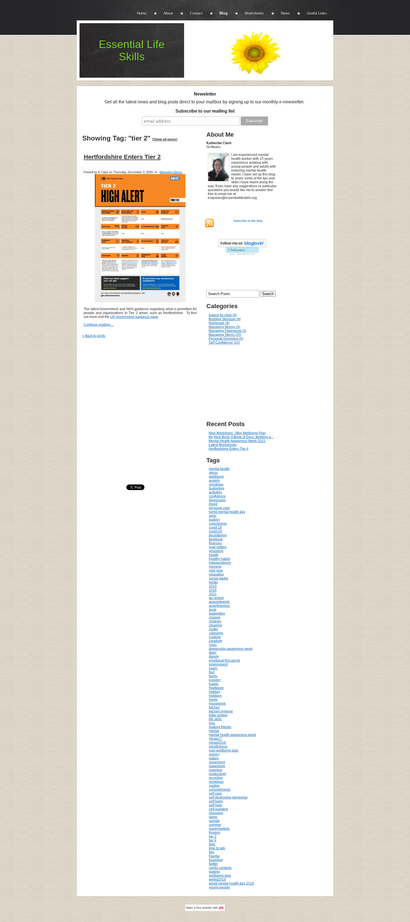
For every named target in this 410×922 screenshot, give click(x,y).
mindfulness (218, 746)
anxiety (214, 481)
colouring (216, 633)
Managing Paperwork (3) (227, 331)
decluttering (218, 535)
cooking (215, 637)
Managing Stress (171, 172)
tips (211, 852)
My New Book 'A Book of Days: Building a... (241, 437)
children (215, 621)
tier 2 (212, 836)
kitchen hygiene (221, 711)
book (212, 610)
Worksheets (254, 13)
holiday (214, 692)
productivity (217, 774)
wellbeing (216, 477)
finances (215, 543)
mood (213, 504)
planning (215, 770)
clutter (213, 629)
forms (213, 676)
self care (215, 793)
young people (219, 887)
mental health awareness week (232, 735)
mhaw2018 (217, 743)
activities (215, 492)
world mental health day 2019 (231, 883)
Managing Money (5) (224, 327)
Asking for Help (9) (223, 315)
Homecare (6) (219, 323)
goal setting (217, 547)
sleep (213, 817)
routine (214, 786)
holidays (215, 696)
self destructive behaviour (228, 797)
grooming (216, 551)
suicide (214, 821)
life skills (215, 719)
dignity (214, 657)
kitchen (214, 707)
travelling (216, 860)
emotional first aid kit (224, 660)
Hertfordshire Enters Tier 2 (122, 156)
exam (213, 668)
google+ (215, 680)
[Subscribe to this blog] (209, 222)
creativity (215, 641)
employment (218, 664)
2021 (213, 594)
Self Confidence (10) (224, 342)
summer (215, 825)
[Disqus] (143, 411)
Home (141, 13)
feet (211, 672)
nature (214, 758)
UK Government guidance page (134, 317)
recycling (216, 778)
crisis (213, 645)
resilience (216, 782)
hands (213, 684)
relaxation (216, 574)
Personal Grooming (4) (226, 339)
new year (216, 570)
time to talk (217, 848)
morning (215, 567)
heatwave (216, 688)
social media (218, 578)
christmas (216, 484)
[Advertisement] (247, 383)
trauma (214, 856)
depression (217, 500)
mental (214, 731)
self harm (216, 801)
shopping (216, 813)
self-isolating (218, 809)
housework (217, 703)
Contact (196, 13)
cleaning (215, 625)
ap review (216, 598)
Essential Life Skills (132, 50)
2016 (213, 590)
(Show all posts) (164, 139)
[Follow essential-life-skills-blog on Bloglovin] (242, 246)
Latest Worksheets (223, 445)
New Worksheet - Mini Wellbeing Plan (237, 433)
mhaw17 (215, 739)
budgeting (216, 488)
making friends (220, 727)
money (214, 754)
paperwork (217, 766)
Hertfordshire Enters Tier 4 (229, 449)
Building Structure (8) (225, 319)
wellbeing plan (220, 876)
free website (204, 907)
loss (212, 723)
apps (212, 516)
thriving (214, 833)
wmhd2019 (217, 879)
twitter (213, 864)
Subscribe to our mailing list (205, 111)
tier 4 (212, 840)
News (285, 13)
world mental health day (227, 512)
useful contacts (220, 868)
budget (214, 520)
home (213, 700)
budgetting (217, 614)
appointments (219, 602)
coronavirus (218, 524)
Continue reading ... (99, 325)
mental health (219, 469)
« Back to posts (93, 336)
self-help (215, 805)
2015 (213, 586)
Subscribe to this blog (247, 220)
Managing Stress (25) (225, 335)
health (213, 555)
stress (213, 473)
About (168, 13)
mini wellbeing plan (223, 750)
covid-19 (215, 531)
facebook (216, 539)
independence (220, 563)
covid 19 (215, 527)
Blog (224, 13)
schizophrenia (219, 790)
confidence (217, 496)
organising (217, 762)
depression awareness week (230, 649)
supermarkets (219, 829)
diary (212, 653)
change (214, 617)
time (212, 844)
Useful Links (317, 13)
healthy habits (219, 559)
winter (213, 582)
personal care (219, 508)
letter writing (218, 715)
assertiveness (219, 606)
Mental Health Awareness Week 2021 (237, 441)
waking (214, 872)
